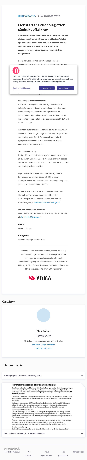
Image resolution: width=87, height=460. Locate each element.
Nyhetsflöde (78, 451)
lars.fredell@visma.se (30, 217)
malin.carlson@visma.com (43, 344)
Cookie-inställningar (21, 88)
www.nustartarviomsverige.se (46, 202)
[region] (43, 79)
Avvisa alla (47, 88)
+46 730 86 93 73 (43, 348)
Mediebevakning (12, 451)
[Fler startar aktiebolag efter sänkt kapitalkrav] (43, 406)
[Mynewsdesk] (12, 448)
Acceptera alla (65, 88)
